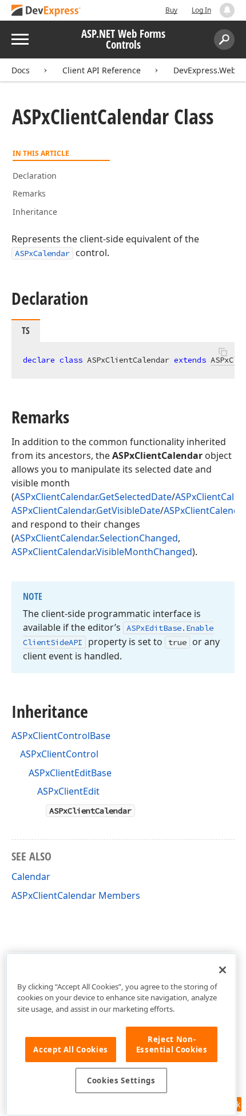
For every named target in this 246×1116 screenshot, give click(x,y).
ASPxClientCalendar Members (75, 895)
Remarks (29, 193)
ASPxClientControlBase (60, 735)
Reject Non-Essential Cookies (172, 1044)
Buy (171, 10)
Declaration (35, 175)
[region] (121, 1034)
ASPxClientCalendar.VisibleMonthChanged (101, 551)
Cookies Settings (121, 1080)
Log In (201, 10)
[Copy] (222, 351)
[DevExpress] (46, 11)
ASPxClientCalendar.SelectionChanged (96, 538)
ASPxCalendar (42, 253)
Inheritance (35, 211)
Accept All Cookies (70, 1049)
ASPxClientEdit (68, 791)
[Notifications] (227, 10)
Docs (20, 70)
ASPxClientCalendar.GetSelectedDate (93, 496)
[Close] (222, 970)
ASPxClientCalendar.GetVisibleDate (85, 510)
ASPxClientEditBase (70, 773)
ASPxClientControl (59, 754)
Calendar (30, 876)
